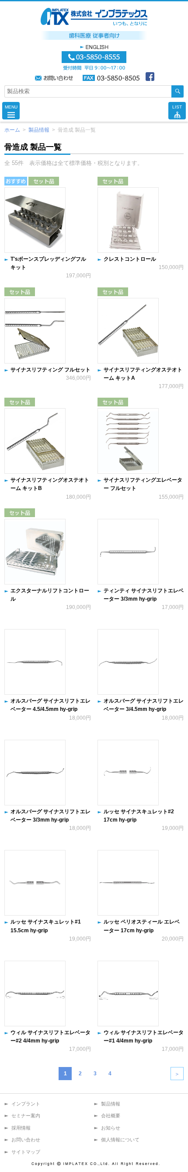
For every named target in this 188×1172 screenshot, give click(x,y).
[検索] (177, 91)
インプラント (25, 1103)
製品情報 (38, 130)
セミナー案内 (25, 1115)
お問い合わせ (25, 1139)
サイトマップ (25, 1152)
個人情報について (120, 1139)
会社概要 (110, 1115)
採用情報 (21, 1127)
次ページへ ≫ (177, 1073)
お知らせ (110, 1127)
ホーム (12, 130)
